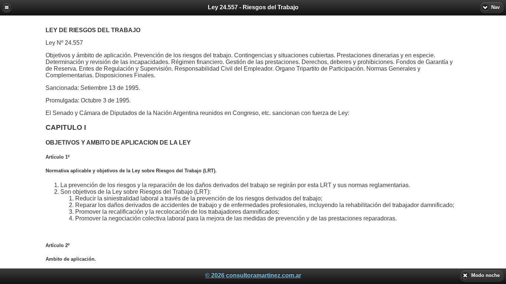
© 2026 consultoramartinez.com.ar (253, 275)
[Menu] (6, 7)
